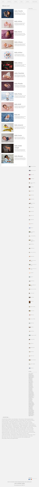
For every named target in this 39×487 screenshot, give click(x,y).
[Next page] (16, 164)
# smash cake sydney (21, 422)
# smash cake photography (5, 422)
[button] (21, 2)
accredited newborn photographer (6, 434)
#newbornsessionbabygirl (23, 427)
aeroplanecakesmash (13, 434)
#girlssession (3, 426)
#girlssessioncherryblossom (9, 426)
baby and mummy (24, 434)
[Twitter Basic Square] (30, 479)
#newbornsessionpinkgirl (30, 427)
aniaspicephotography (19, 434)
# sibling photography (11, 421)
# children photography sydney (6, 420)
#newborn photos (4, 427)
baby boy (34, 434)
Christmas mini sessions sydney (14, 433)
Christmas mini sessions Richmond (22, 432)
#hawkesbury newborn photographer (17, 426)
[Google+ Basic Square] (31, 479)
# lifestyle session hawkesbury (30, 420)
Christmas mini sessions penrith (6, 433)
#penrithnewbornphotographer (6, 428)
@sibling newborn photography (6, 432)
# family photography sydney (22, 420)
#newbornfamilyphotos (10, 427)
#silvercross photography (30, 428)
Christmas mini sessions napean (31, 432)
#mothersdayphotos (25, 426)
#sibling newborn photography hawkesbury (21, 428)
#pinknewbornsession (13, 428)
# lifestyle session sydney (5, 421)
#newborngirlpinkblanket (16, 427)
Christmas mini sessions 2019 (14, 432)
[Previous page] (11, 164)
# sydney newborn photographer (28, 422)
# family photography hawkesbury (14, 420)
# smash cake (29, 421)
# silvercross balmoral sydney (18, 421)
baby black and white (30, 434)
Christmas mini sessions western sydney (24, 433)
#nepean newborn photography (32, 426)
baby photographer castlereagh (6, 438)
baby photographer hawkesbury (14, 438)
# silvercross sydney (24, 421)
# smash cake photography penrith (13, 422)
